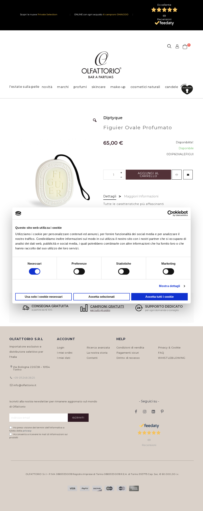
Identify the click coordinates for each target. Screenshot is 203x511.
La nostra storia (97, 352)
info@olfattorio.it (24, 385)
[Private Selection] (187, 89)
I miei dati (63, 357)
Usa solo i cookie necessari (43, 296)
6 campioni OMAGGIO (115, 14)
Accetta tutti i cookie (159, 296)
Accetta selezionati (101, 296)
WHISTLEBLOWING (171, 357)
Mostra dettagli (169, 286)
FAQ (161, 352)
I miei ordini (64, 352)
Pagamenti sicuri (127, 352)
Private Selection (47, 14)
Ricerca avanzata (98, 347)
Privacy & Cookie (169, 347)
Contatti (92, 357)
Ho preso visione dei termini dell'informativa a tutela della (36, 429)
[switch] (79, 272)
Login (60, 347)
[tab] (109, 196)
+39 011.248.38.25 (24, 377)
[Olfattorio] (101, 65)
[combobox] (171, 47)
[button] (95, 123)
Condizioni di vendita (130, 347)
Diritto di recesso (128, 357)
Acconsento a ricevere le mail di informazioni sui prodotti (38, 436)
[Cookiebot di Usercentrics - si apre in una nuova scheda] (170, 213)
